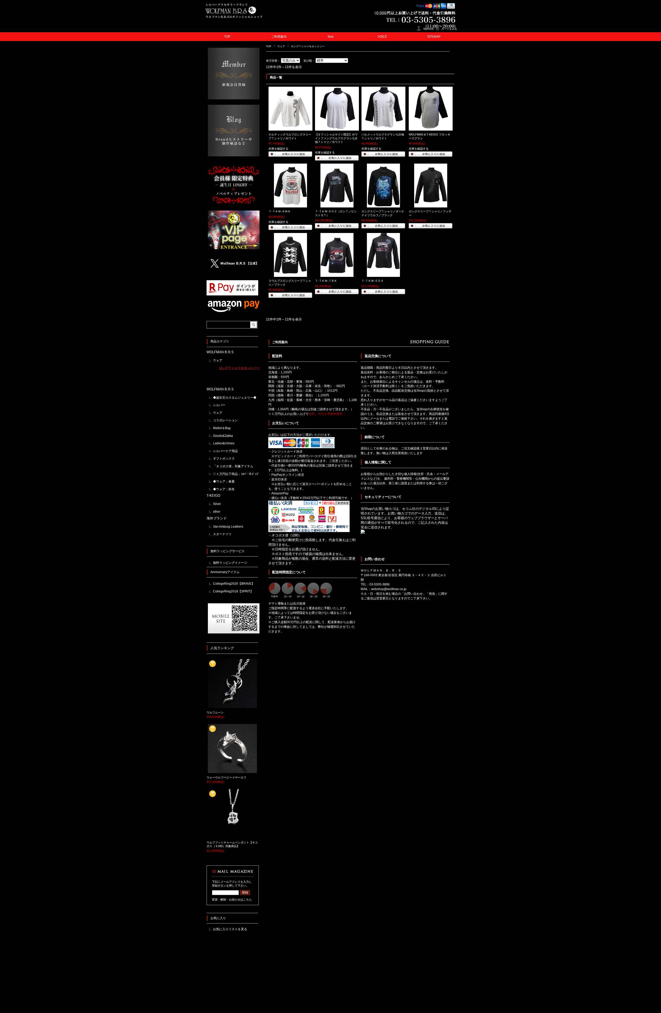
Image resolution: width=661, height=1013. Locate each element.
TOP (227, 36)
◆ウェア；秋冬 (224, 489)
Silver (217, 504)
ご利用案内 (279, 36)
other (216, 511)
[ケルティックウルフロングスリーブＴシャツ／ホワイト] (290, 128)
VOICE (382, 36)
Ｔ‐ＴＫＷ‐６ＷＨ (279, 211)
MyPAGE (428, 28)
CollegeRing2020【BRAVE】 (234, 583)
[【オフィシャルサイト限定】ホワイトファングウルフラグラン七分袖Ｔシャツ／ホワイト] (337, 128)
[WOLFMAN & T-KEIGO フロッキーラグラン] (431, 128)
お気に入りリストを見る (230, 929)
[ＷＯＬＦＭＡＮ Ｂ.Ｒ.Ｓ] (245, 20)
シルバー (219, 405)
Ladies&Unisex (223, 443)
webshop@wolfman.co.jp (388, 589)
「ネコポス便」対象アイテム (233, 466)
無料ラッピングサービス (227, 551)
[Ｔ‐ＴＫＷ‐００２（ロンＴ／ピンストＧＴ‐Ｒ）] (337, 204)
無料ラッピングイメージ (230, 563)
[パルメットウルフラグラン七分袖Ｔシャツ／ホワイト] (383, 128)
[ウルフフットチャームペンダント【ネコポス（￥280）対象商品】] (232, 836)
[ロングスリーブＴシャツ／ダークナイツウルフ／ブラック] (383, 204)
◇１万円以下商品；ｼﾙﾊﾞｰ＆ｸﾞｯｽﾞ (236, 474)
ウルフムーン (215, 712)
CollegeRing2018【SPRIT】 (233, 591)
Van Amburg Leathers (228, 526)
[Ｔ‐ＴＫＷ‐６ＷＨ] (290, 204)
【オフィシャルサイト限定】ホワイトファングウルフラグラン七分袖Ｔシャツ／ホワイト (336, 138)
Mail (331, 36)
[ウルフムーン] (232, 706)
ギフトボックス (224, 458)
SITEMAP (433, 36)
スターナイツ (222, 534)
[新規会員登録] (233, 98)
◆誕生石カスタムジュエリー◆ (234, 397)
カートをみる (449, 28)
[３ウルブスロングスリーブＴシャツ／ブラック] (290, 274)
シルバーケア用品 (225, 451)
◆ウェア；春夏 (224, 481)
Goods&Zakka (223, 436)
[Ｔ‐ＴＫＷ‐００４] (383, 274)
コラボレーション (225, 420)
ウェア (281, 46)
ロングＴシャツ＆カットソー (239, 368)
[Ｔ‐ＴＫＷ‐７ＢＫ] (337, 274)
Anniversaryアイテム (225, 572)
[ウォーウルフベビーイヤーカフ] (232, 771)
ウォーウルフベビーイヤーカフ (226, 777)
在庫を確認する (278, 148)
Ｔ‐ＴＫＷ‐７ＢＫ (326, 280)
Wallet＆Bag (222, 428)
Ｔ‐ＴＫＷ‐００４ (372, 280)
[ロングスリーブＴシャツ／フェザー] (431, 204)
